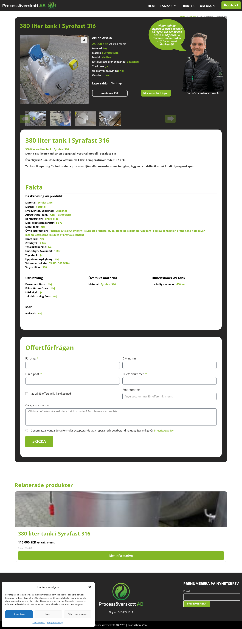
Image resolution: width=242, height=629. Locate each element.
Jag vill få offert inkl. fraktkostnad (51, 393)
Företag (30, 358)
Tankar (166, 6)
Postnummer (131, 390)
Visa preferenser (77, 614)
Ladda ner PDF (110, 93)
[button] (89, 587)
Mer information (121, 555)
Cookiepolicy (39, 622)
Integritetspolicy (55, 622)
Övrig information (37, 405)
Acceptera (19, 614)
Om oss (206, 6)
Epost (186, 591)
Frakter (188, 6)
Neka (48, 614)
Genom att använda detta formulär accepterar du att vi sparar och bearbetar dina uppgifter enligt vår (102, 430)
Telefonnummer (133, 374)
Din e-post (32, 374)
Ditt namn (129, 358)
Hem (151, 6)
